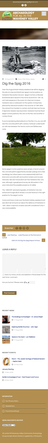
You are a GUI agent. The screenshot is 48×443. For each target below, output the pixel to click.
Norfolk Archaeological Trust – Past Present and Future (20, 377)
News (32, 79)
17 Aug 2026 (18, 320)
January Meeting (8, 369)
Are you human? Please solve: (13, 282)
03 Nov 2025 (8, 380)
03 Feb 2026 (18, 364)
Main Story (26, 79)
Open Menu (44, 13)
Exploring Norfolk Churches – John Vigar (25, 327)
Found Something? (12, 411)
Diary (20, 79)
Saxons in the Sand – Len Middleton (23, 337)
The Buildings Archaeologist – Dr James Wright (27, 317)
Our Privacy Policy (12, 401)
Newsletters (10, 406)
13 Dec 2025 (8, 372)
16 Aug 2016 (9, 79)
